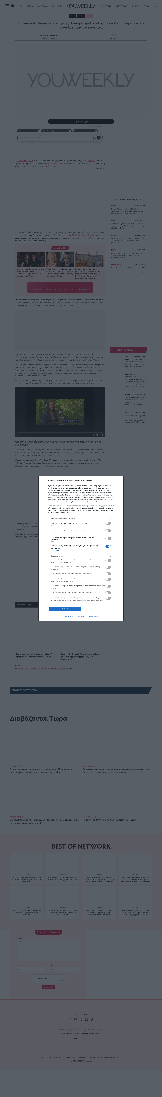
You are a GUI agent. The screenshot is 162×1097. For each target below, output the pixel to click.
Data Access (81, 616)
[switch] (108, 523)
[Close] (119, 480)
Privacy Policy (93, 616)
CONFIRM (65, 609)
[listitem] (81, 518)
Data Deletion (68, 616)
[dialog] (81, 548)
